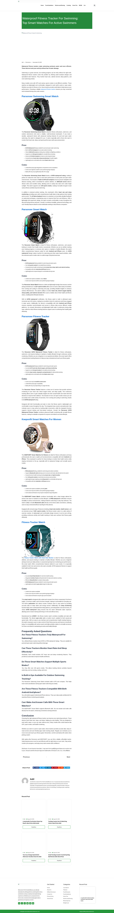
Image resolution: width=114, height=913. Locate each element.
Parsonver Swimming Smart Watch (40, 96)
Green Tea (74, 5)
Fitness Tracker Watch (33, 522)
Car (85, 5)
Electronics (28, 62)
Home (42, 5)
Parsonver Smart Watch (34, 209)
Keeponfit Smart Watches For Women (41, 419)
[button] (94, 5)
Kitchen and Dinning (60, 5)
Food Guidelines (49, 5)
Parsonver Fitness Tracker (35, 316)
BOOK (80, 5)
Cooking (69, 5)
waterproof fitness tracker (48, 89)
